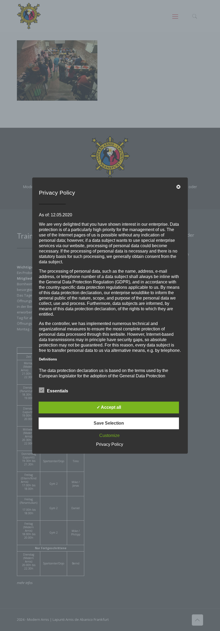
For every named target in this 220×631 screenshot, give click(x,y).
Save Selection (109, 423)
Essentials (57, 391)
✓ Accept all (109, 407)
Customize (109, 435)
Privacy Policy (109, 444)
